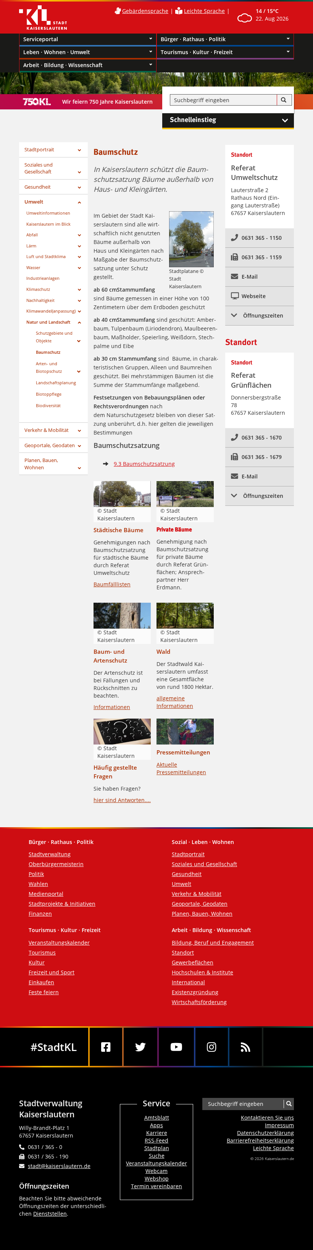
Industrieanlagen (43, 278)
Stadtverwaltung (50, 854)
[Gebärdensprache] (118, 10)
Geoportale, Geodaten (49, 445)
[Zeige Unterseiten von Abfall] (79, 235)
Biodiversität (48, 405)
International (188, 982)
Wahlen (38, 883)
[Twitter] (140, 1047)
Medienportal (46, 893)
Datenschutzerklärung (265, 1132)
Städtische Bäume (119, 530)
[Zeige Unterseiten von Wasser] (79, 268)
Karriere (156, 1132)
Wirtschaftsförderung (199, 1002)
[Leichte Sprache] (178, 10)
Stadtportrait (39, 149)
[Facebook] (106, 1047)
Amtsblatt (156, 1117)
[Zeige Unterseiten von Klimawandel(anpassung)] (79, 311)
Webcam (156, 1171)
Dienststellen (50, 1213)
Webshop (157, 1178)
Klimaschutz (38, 289)
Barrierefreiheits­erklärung (260, 1140)
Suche (157, 1155)
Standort (183, 952)
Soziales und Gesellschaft (38, 168)
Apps (156, 1125)
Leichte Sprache (204, 10)
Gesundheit (37, 186)
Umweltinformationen (48, 213)
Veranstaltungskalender (59, 942)
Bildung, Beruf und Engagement (213, 942)
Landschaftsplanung (56, 382)
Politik (36, 874)
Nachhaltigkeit (40, 300)
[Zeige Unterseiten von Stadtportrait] (79, 150)
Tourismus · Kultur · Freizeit (197, 52)
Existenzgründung (195, 992)
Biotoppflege (48, 394)
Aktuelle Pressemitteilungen (181, 768)
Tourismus (42, 952)
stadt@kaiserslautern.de (59, 1166)
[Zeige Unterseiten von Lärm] (79, 246)
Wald (163, 651)
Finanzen (40, 913)
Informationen (112, 707)
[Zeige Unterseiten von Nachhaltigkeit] (79, 301)
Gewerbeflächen (192, 962)
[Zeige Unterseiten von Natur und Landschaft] (79, 322)
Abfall (32, 234)
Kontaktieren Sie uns (267, 1117)
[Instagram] (211, 1047)
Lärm (31, 246)
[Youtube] (176, 1047)
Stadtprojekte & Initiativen (62, 903)
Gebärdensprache (145, 10)
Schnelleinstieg (193, 120)
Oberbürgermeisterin (56, 864)
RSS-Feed (156, 1140)
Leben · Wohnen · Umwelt (56, 52)
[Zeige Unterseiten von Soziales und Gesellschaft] (79, 172)
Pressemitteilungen (183, 752)
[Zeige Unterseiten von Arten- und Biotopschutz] (78, 371)
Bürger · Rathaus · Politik (193, 39)
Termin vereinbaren (156, 1186)
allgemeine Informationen (174, 702)
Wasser (33, 267)
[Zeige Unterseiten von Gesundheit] (79, 187)
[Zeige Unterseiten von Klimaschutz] (79, 290)
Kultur (37, 962)
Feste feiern (44, 992)
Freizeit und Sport (51, 972)
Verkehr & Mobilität (46, 430)
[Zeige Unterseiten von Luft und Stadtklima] (79, 257)
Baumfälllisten (112, 584)
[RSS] (245, 1047)
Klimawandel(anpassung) (51, 311)
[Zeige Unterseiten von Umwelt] (79, 202)
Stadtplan (156, 1148)
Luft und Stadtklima (46, 256)
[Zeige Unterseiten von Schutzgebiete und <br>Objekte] (78, 341)
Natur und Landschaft (48, 322)
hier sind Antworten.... (122, 800)
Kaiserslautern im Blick (48, 224)
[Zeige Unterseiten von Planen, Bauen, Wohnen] (79, 468)
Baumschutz (48, 352)
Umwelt (33, 201)
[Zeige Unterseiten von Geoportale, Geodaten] (79, 446)
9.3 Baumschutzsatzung (144, 463)
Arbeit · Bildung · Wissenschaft (63, 65)
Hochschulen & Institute (202, 972)
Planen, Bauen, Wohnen (41, 464)
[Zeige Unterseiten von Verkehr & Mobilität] (79, 431)
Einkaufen (41, 982)
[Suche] (284, 100)
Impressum (279, 1125)
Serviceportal (40, 39)
